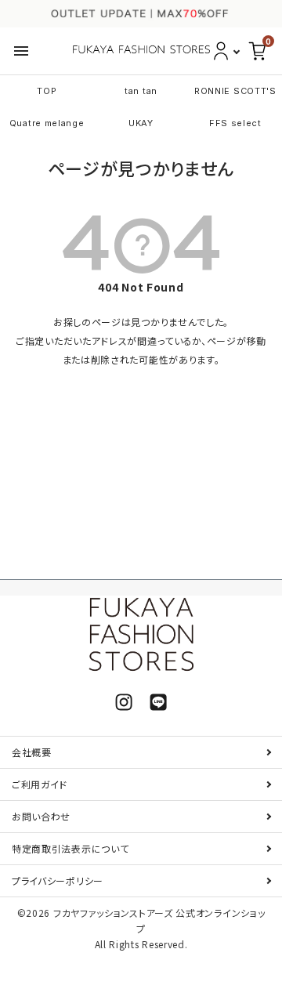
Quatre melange (47, 123)
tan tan (141, 90)
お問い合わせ (41, 816)
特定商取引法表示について (70, 848)
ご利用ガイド (39, 784)
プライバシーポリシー (57, 880)
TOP (46, 90)
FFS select (235, 123)
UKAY (141, 123)
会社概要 (32, 752)
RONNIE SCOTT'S (235, 90)
